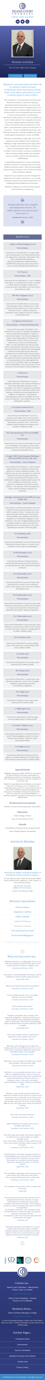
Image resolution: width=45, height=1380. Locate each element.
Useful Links (22, 1361)
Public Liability (22, 916)
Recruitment (22, 1344)
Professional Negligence (22, 935)
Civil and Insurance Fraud (22, 930)
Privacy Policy (22, 1367)
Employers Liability (22, 912)
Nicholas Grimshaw (24, 886)
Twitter (23, 22)
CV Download (16, 76)
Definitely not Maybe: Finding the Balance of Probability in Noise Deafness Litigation (22, 873)
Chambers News (22, 1339)
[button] (27, 22)
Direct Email (31, 76)
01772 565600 (25, 1301)
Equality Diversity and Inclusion (22, 1356)
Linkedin (18, 22)
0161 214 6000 (26, 17)
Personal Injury (26, 888)
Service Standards (22, 1350)
